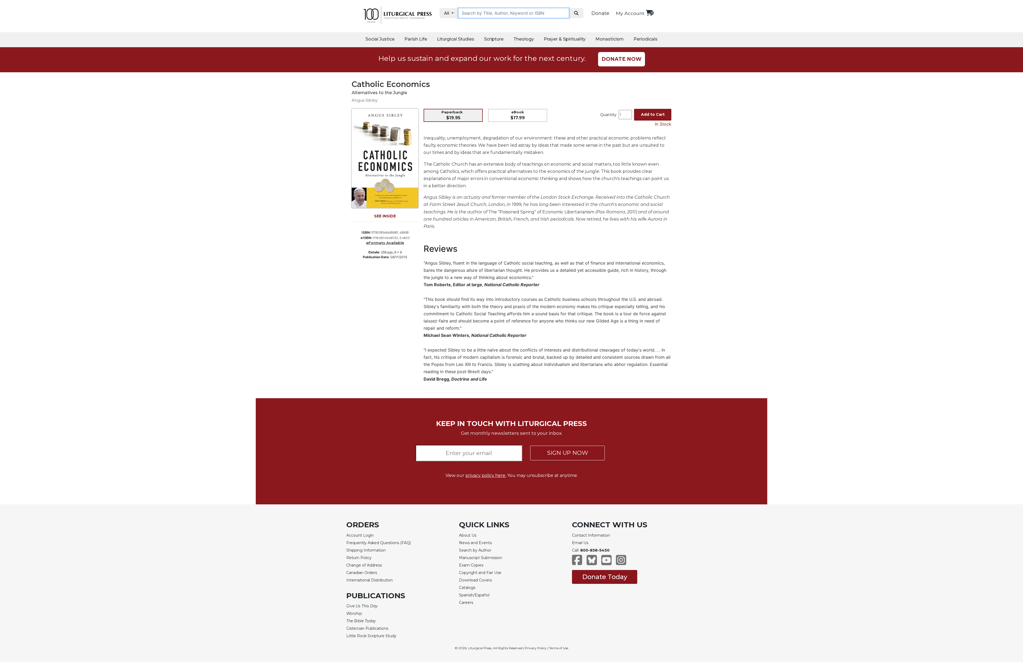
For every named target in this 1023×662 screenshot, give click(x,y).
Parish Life (415, 39)
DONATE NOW (622, 59)
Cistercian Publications (367, 628)
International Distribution (369, 580)
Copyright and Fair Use (480, 572)
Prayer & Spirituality (565, 39)
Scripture (494, 39)
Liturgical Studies (455, 39)
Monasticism (609, 39)
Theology (523, 39)
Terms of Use (558, 648)
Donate (600, 13)
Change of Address (364, 565)
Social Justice (380, 39)
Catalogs (467, 587)
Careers (466, 602)
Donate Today (604, 577)
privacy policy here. (485, 475)
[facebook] (577, 562)
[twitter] (592, 562)
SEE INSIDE (385, 216)
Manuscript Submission (480, 557)
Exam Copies (471, 565)
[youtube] (606, 562)
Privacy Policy (536, 648)
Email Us (580, 542)
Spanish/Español (474, 595)
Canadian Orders (361, 572)
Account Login (360, 535)
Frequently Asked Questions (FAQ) (378, 542)
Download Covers (475, 580)
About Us (467, 535)
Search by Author (475, 550)
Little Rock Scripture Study (371, 635)
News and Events (475, 542)
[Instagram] (621, 562)
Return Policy (359, 557)
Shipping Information (366, 550)
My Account (630, 13)
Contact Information (591, 535)
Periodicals (645, 39)
